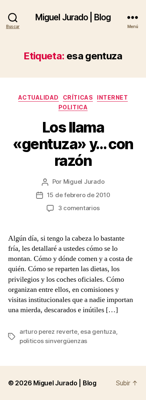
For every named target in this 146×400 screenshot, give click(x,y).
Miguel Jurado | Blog (73, 17)
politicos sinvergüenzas (53, 341)
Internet (112, 97)
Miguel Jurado (84, 181)
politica (73, 107)
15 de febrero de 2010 (78, 195)
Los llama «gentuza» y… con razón (73, 144)
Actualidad (38, 97)
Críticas (78, 97)
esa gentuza (98, 331)
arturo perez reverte (48, 331)
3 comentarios (79, 208)
